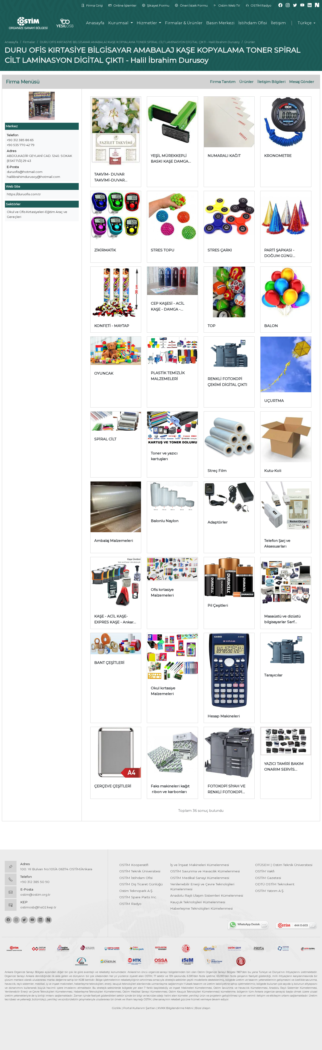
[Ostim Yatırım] (63, 948)
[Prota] (258, 948)
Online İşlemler (124, 5)
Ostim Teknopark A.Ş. (136, 891)
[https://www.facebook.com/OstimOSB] (280, 5)
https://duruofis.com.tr (24, 194)
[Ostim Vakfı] (38, 948)
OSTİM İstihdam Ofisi (136, 878)
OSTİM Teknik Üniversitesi (139, 871)
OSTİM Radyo (260, 5)
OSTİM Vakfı (264, 871)
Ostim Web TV (229, 5)
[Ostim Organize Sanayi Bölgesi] (14, 948)
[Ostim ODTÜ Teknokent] (161, 948)
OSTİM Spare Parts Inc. (138, 897)
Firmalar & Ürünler (183, 22)
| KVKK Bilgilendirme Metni (175, 1008)
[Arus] (81, 961)
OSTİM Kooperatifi (133, 865)
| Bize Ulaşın (202, 1008)
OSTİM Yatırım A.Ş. (269, 891)
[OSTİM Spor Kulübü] (185, 948)
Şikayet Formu (157, 5)
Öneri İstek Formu (193, 5)
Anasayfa (95, 22)
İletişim (278, 22)
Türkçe (304, 23)
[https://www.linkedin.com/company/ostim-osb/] (310, 5)
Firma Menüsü (23, 82)
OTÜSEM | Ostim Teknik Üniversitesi (283, 865)
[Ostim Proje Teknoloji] (283, 948)
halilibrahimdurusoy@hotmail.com (33, 177)
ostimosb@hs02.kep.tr (38, 907)
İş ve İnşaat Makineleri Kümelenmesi (199, 865)
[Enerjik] (108, 961)
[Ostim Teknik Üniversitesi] (87, 948)
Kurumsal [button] (118, 22)
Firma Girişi (94, 5)
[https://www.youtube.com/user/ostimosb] (302, 5)
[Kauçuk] (240, 961)
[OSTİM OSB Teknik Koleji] (112, 948)
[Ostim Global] (307, 948)
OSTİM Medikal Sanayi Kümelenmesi (199, 878)
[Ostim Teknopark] (136, 948)
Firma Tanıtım (222, 81)
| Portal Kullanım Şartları (139, 1008)
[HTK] (134, 961)
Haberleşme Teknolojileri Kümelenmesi (201, 908)
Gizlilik (116, 1008)
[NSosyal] (317, 5)
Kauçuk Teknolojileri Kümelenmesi (197, 902)
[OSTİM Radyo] (210, 948)
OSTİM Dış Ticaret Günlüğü (141, 884)
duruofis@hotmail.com (24, 172)
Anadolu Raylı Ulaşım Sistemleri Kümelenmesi (206, 895)
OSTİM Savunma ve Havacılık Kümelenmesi (205, 871)
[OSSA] (161, 961)
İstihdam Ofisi (252, 22)
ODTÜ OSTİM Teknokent (274, 884)
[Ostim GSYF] (234, 948)
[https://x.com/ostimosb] (295, 5)
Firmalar (29, 42)
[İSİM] (187, 961)
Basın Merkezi (220, 22)
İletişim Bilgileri (271, 81)
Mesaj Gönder (301, 81)
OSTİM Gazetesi (268, 878)
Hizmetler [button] (147, 22)
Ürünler (246, 81)
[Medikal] (214, 961)
